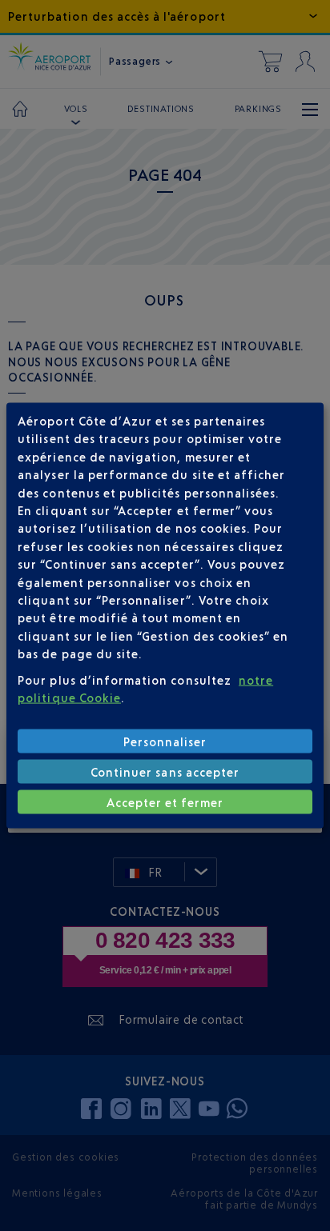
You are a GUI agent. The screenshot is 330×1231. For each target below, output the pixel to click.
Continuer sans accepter (165, 771)
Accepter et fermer (165, 802)
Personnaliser (165, 741)
